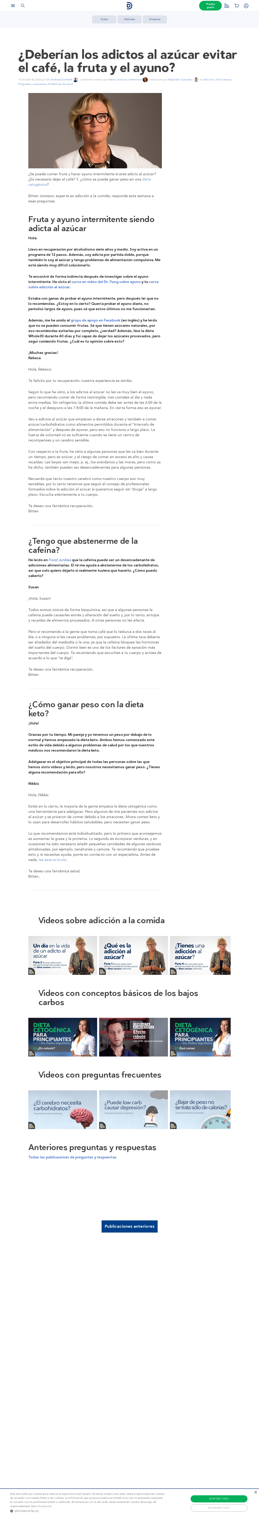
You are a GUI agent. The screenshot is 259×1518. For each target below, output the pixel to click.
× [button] (255, 1492)
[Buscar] (23, 6)
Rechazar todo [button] (219, 1507)
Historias (129, 19)
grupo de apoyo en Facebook (95, 320)
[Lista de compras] (236, 6)
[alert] (129, 1503)
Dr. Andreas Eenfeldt (59, 79)
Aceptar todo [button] (219, 1498)
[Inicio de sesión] (246, 6)
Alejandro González (180, 79)
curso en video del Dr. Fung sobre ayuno (106, 281)
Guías (104, 19)
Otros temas (223, 79)
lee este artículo (52, 859)
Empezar (154, 19)
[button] (87, 1511)
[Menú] (13, 6)
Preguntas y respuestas (32, 84)
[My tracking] (227, 6)
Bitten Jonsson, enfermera (125, 79)
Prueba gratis (210, 5)
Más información (41, 1506)
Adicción (209, 79)
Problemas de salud (60, 84)
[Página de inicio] (129, 6)
